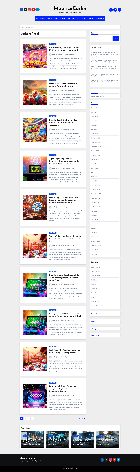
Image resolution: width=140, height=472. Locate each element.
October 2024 (95, 202)
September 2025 (96, 155)
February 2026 (95, 134)
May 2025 (94, 172)
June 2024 (94, 219)
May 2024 (94, 224)
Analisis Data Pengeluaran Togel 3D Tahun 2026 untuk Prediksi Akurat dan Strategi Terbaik (104, 68)
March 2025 (94, 181)
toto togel (94, 329)
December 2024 (96, 194)
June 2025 (94, 168)
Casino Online (95, 271)
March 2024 (94, 232)
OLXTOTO (76, 468)
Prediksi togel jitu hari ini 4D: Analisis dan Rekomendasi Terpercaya (63, 122)
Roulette (90, 18)
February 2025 (95, 185)
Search (94, 33)
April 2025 (94, 176)
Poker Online (81, 18)
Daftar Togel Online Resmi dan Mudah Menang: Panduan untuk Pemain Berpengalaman (64, 200)
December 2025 (96, 142)
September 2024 (96, 207)
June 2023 (94, 250)
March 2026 (94, 129)
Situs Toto (94, 313)
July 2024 (94, 215)
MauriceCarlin (70, 8)
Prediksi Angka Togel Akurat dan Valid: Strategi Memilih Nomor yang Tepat (64, 277)
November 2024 (96, 198)
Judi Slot (63, 18)
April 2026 (94, 125)
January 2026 (95, 138)
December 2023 (96, 245)
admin (53, 54)
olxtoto (93, 321)
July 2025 (94, 164)
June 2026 (94, 116)
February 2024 (95, 237)
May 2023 (94, 254)
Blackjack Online (52, 18)
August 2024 (95, 211)
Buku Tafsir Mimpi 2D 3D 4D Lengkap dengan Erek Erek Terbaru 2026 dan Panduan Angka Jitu (105, 82)
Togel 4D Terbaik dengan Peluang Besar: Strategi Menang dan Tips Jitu (65, 238)
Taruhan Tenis (100, 18)
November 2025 (96, 146)
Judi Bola (94, 280)
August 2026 (95, 108)
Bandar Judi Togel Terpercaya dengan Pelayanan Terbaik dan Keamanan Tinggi (64, 388)
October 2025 (95, 151)
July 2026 (94, 112)
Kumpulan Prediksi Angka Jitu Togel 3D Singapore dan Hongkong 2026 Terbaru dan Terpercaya (104, 54)
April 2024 (94, 228)
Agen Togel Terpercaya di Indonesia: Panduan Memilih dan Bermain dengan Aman (64, 161)
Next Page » (82, 418)
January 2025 (95, 189)
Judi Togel (71, 18)
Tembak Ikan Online (97, 306)
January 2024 (95, 241)
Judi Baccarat (40, 18)
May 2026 (94, 121)
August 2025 (95, 159)
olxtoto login (95, 335)
